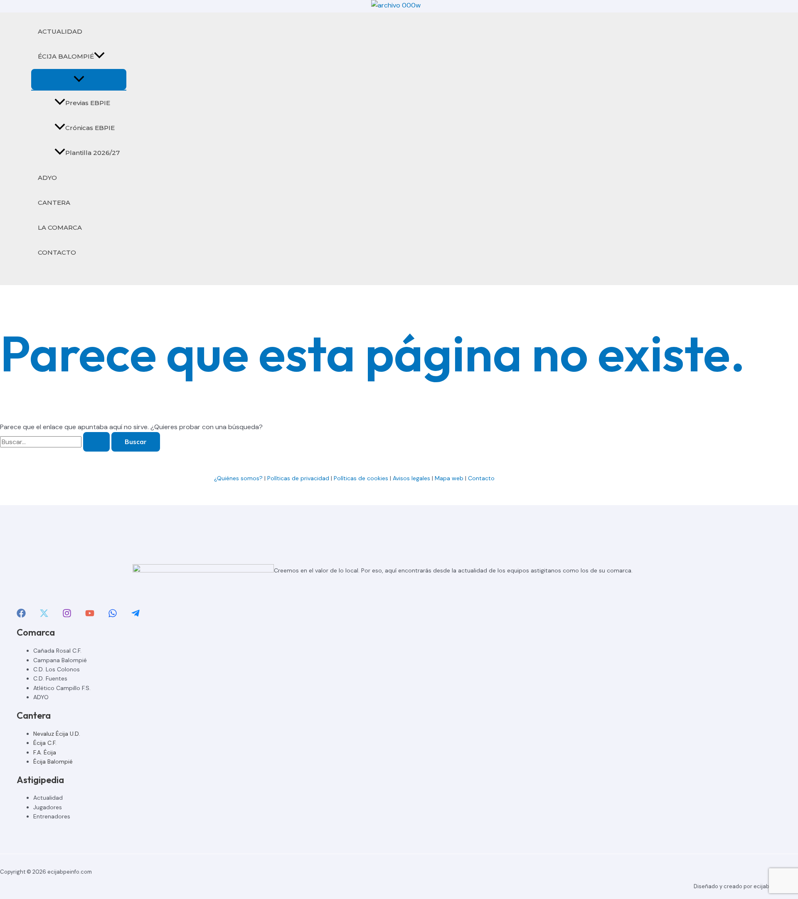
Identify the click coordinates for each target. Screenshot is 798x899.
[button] (99, 56)
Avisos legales (411, 478)
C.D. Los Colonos (56, 669)
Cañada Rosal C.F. (57, 650)
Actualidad (48, 797)
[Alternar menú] (78, 79)
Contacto (482, 478)
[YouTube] (89, 615)
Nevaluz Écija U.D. (56, 733)
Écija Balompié (53, 761)
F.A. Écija (44, 752)
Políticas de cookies (361, 478)
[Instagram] (66, 615)
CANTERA (54, 202)
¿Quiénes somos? (238, 478)
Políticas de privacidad (298, 478)
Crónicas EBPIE (90, 128)
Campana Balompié (60, 660)
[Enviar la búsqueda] (96, 442)
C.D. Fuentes (50, 678)
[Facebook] (21, 615)
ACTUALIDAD (60, 31)
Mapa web (449, 478)
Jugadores (47, 807)
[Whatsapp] (112, 615)
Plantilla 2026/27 (92, 153)
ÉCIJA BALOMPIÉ (66, 56)
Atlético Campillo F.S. (62, 688)
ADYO (47, 178)
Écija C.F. (45, 743)
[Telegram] (135, 615)
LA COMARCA (60, 227)
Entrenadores (51, 816)
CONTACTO (57, 252)
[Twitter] (44, 615)
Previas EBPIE (87, 103)
